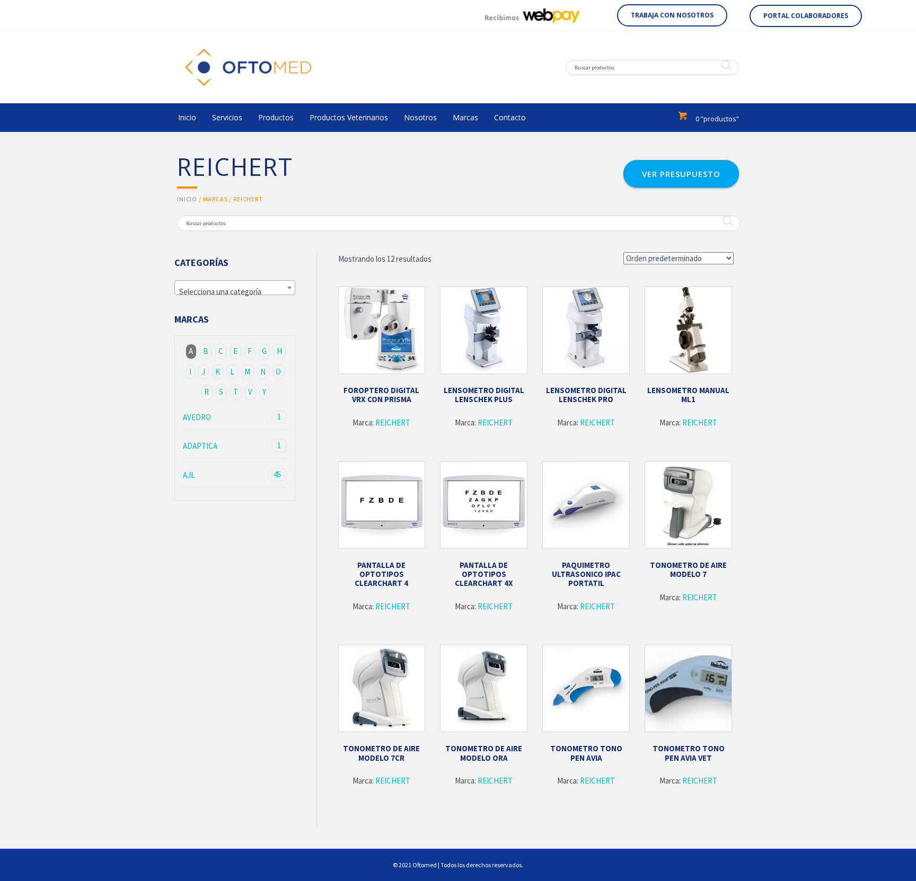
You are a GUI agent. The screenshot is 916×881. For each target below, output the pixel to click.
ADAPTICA (232, 445)
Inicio (187, 199)
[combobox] (234, 287)
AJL (232, 474)
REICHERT (392, 422)
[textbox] (235, 292)
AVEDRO (232, 417)
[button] (672, 15)
